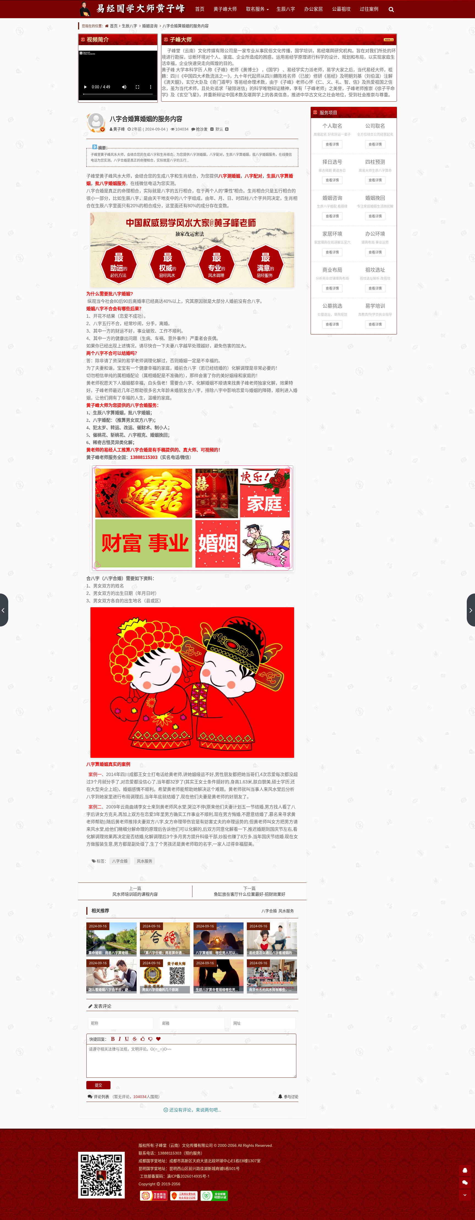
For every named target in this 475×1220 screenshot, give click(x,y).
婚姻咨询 (150, 25)
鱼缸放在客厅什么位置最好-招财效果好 (249, 894)
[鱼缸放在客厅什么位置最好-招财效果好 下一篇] (471, 610)
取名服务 (255, 9)
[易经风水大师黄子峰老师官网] (133, 9)
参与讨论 (291, 1096)
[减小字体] (212, 129)
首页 (200, 9)
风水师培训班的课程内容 (135, 894)
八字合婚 (120, 861)
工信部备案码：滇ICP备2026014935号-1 (175, 1176)
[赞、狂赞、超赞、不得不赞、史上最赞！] (158, 1039)
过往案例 (369, 9)
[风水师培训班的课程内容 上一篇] (4, 610)
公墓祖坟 (341, 9)
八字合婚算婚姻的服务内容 (185, 25)
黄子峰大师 (225, 9)
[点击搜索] (391, 9)
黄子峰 (119, 129)
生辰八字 (286, 9)
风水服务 (144, 861)
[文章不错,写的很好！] (142, 1039)
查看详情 (332, 144)
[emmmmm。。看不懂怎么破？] (150, 1039)
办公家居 (313, 9)
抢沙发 (202, 129)
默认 (219, 129)
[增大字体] (226, 129)
